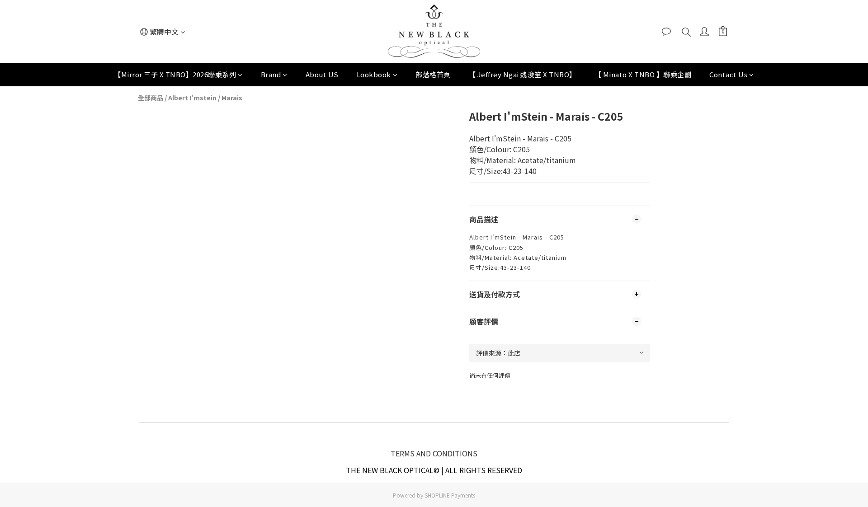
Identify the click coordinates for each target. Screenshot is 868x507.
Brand (271, 74)
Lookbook (374, 74)
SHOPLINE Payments (450, 495)
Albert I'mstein (192, 97)
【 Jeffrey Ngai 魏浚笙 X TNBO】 (522, 74)
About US (322, 74)
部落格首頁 (433, 74)
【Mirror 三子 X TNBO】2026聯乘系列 (175, 74)
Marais (232, 97)
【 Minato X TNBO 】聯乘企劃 (643, 74)
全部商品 (150, 97)
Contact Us (728, 74)
